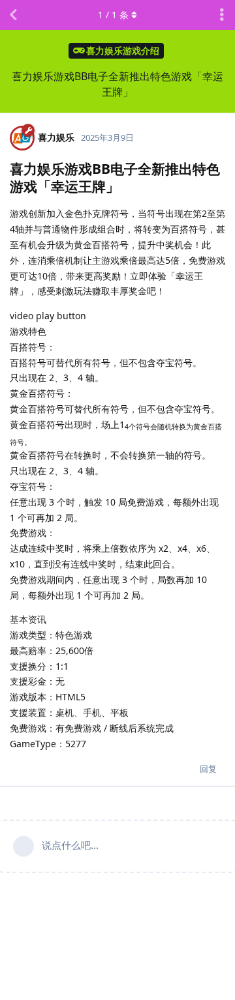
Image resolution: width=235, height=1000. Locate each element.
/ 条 (113, 14)
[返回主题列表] (13, 15)
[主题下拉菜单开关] (222, 15)
